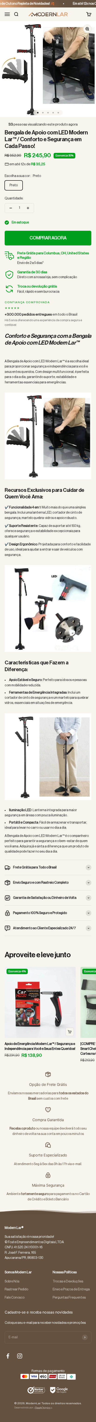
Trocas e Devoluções (68, 1281)
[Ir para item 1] (37, 112)
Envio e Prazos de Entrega (71, 1289)
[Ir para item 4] (53, 112)
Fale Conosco (14, 1297)
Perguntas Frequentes (69, 1297)
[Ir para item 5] (58, 112)
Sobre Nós (12, 1281)
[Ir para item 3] (48, 112)
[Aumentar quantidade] (28, 208)
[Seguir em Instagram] (20, 1356)
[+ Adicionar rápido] (69, 1032)
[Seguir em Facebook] (8, 1356)
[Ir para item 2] (43, 112)
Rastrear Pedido (16, 1289)
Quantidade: (14, 198)
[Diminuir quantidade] (11, 208)
